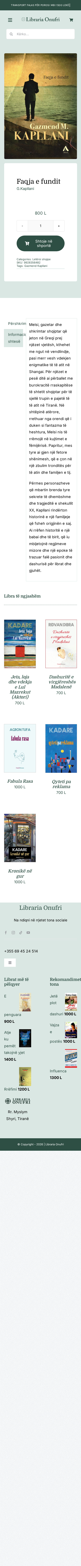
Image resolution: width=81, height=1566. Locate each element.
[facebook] (5, 932)
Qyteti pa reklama (61, 784)
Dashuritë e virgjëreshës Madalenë (62, 682)
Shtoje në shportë (43, 243)
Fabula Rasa (20, 781)
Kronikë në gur (20, 873)
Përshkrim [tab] (15, 323)
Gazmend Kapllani (35, 265)
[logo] (41, 18)
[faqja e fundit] (40, 106)
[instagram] (13, 932)
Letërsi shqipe (41, 259)
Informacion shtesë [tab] (15, 337)
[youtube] (28, 932)
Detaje (20, 649)
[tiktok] (20, 932)
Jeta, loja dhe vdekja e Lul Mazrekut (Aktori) (19, 687)
